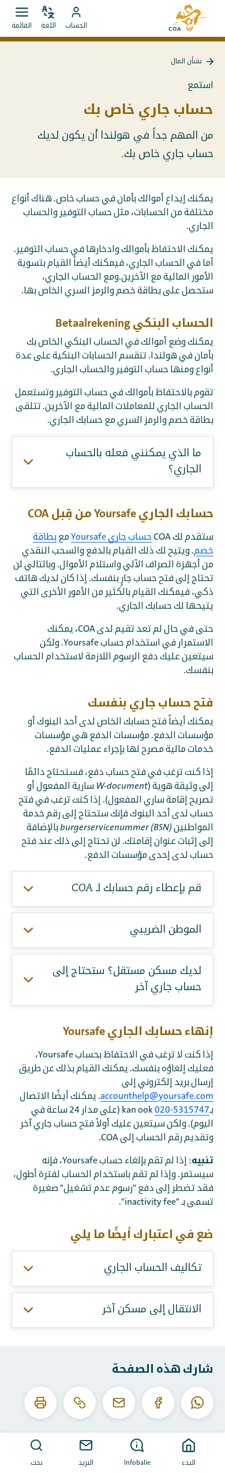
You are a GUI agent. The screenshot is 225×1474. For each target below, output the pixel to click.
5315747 (191, 1110)
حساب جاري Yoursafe (111, 537)
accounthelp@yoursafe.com (156, 1096)
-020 (164, 1110)
